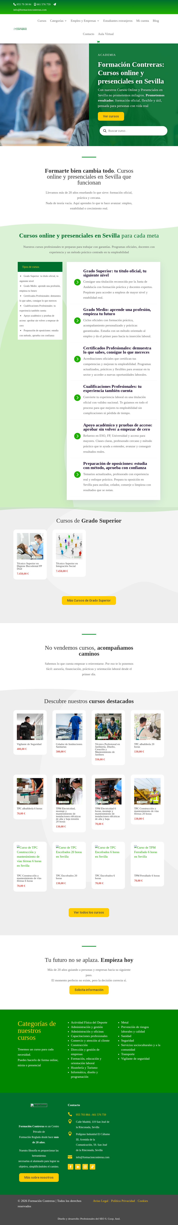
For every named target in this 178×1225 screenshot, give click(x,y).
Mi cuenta (142, 20)
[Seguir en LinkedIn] (78, 1167)
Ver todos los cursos (89, 912)
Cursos (42, 20)
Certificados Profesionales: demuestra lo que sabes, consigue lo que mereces (117, 350)
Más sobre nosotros (39, 1177)
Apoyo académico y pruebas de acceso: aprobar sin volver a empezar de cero (39, 320)
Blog (156, 20)
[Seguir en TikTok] (92, 1167)
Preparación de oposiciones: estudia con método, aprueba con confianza (115, 465)
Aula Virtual (106, 34)
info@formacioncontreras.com (30, 9)
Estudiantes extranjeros (117, 20)
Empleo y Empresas (83, 20)
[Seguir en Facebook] (70, 1167)
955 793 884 (83, 1114)
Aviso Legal (100, 1201)
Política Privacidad (123, 1201)
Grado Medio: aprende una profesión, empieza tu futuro (117, 311)
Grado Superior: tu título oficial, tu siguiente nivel (114, 273)
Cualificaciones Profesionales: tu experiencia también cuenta (112, 388)
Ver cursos (111, 116)
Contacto (88, 34)
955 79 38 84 (24, 4)
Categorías (56, 20)
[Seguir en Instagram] (85, 1167)
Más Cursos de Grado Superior (89, 600)
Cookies (143, 1201)
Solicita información (89, 990)
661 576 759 (44, 4)
